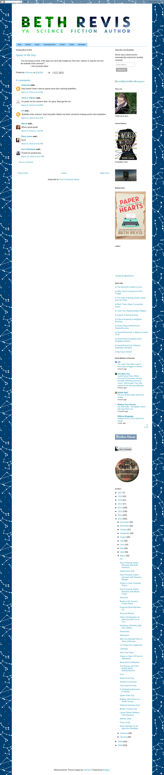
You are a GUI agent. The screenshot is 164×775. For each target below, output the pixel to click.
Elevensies (124, 632)
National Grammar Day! (130, 705)
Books (37, 44)
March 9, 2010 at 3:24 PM (32, 105)
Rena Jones (26, 136)
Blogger (106, 770)
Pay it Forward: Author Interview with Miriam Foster (130, 591)
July (122, 541)
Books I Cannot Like (128, 709)
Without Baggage (125, 416)
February (124, 733)
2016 (120, 496)
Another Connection (128, 682)
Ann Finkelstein (28, 149)
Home (64, 173)
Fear (122, 674)
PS (121, 559)
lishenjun (87, 770)
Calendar (124, 649)
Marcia (24, 124)
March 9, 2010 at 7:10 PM (32, 131)
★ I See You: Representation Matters (130, 311)
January (124, 737)
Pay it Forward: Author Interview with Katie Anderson (129, 565)
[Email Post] (49, 72)
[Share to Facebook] (60, 72)
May (122, 548)
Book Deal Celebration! (130, 662)
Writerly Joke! (125, 719)
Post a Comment (26, 162)
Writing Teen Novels (127, 405)
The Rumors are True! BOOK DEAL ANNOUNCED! (129, 668)
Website (28, 44)
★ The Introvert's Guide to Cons (128, 287)
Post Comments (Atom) (69, 179)
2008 (120, 745)
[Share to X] (58, 72)
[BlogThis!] (56, 72)
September (125, 533)
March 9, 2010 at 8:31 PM (32, 144)
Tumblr (71, 44)
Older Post (104, 173)
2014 (120, 504)
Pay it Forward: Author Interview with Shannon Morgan (131, 577)
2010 (120, 519)
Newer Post (23, 173)
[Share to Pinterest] (62, 72)
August (123, 537)
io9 (119, 362)
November (125, 526)
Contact (62, 44)
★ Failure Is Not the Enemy (126, 315)
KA (22, 111)
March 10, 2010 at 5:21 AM (32, 157)
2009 (120, 742)
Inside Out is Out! (127, 571)
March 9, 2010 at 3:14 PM (32, 92)
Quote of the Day (127, 678)
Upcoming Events (49, 44)
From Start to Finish (128, 686)
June (122, 545)
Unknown (25, 85)
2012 (120, 511)
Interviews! (124, 635)
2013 (120, 508)
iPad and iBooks (127, 613)
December (125, 522)
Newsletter (81, 44)
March (123, 556)
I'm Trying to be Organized (131, 645)
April (122, 552)
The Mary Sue (124, 374)
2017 (120, 493)
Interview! (124, 598)
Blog (19, 44)
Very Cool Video (127, 652)
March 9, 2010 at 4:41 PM (32, 118)
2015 (120, 500)
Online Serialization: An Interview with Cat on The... (130, 619)
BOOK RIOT (123, 393)
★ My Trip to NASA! (123, 352)
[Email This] (53, 72)
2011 (120, 515)
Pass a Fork (125, 722)
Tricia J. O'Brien (28, 98)
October (123, 530)
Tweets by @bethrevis (124, 276)
